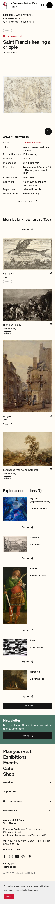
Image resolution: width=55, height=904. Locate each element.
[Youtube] (17, 856)
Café (8, 768)
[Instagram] (11, 856)
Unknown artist (12, 36)
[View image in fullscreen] (48, 131)
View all (25, 229)
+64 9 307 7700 (12, 849)
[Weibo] (29, 856)
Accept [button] (9, 896)
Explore (25, 527)
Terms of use (9, 866)
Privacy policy (10, 863)
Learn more (33, 890)
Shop (8, 774)
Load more (27, 705)
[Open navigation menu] (49, 5)
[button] (27, 260)
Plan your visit (17, 751)
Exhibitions (15, 757)
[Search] (43, 5)
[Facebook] (5, 856)
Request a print (25, 201)
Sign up (25, 735)
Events (10, 762)
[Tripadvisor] (23, 856)
